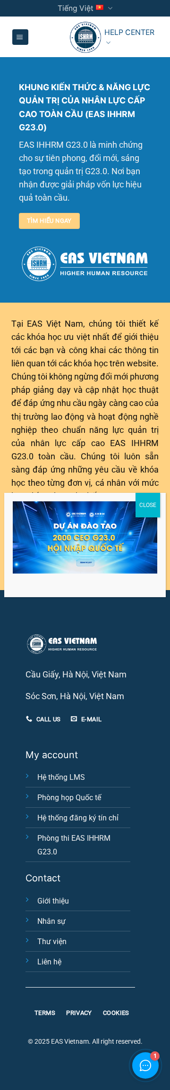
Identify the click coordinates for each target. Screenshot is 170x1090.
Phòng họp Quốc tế (69, 797)
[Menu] (20, 37)
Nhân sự (51, 921)
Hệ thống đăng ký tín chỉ (78, 817)
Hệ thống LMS (61, 777)
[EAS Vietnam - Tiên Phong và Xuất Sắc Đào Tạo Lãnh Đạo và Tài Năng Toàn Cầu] (85, 37)
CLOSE (147, 505)
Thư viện (52, 941)
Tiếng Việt (76, 8)
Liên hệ (49, 961)
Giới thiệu (53, 900)
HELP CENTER (129, 32)
